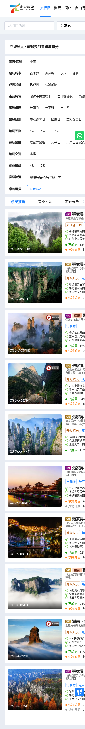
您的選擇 (15, 189)
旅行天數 (72, 201)
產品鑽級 (15, 165)
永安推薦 (18, 201)
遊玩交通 (15, 154)
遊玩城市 (15, 73)
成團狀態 (15, 84)
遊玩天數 (15, 130)
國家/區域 (15, 61)
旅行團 (45, 8)
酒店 (68, 8)
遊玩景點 (15, 142)
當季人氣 (45, 201)
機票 (57, 8)
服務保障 (15, 107)
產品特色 (15, 96)
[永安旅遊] (22, 8)
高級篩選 (15, 177)
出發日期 (15, 119)
